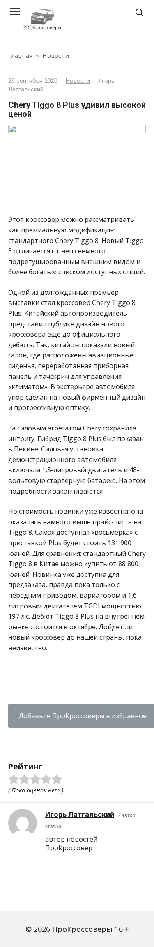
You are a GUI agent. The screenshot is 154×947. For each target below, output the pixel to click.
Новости (78, 80)
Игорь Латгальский (79, 814)
